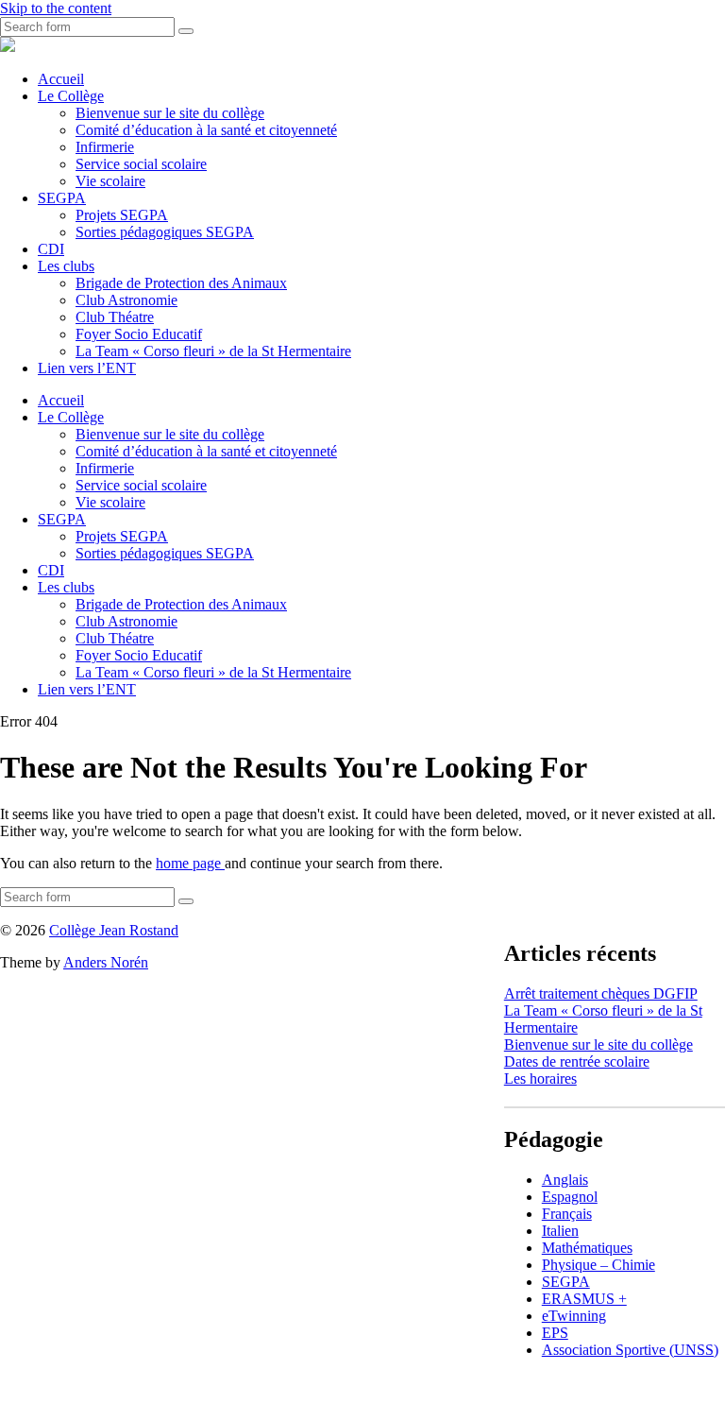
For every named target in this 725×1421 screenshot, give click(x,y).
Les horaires (540, 1078)
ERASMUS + (584, 1299)
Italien (560, 1231)
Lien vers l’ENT (87, 368)
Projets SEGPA (122, 215)
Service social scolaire (141, 164)
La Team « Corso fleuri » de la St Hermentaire (213, 351)
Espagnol (570, 1197)
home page (190, 863)
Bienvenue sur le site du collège (170, 113)
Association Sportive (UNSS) (630, 1350)
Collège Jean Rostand (113, 930)
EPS (555, 1333)
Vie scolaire (110, 181)
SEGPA (62, 198)
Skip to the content (55, 8)
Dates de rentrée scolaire (576, 1061)
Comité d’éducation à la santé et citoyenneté (206, 130)
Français (567, 1214)
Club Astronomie (126, 300)
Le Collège (71, 96)
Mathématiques (587, 1248)
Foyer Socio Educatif (139, 334)
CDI (51, 249)
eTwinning (574, 1316)
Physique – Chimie (598, 1265)
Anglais (565, 1180)
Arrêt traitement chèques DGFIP (601, 993)
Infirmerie (105, 147)
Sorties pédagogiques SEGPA (165, 232)
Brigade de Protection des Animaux (181, 283)
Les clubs (66, 266)
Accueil (61, 79)
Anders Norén (105, 962)
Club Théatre (115, 317)
